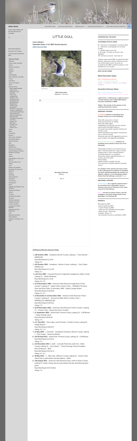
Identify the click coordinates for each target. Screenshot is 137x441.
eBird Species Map (40, 47)
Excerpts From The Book (15, 51)
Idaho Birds (13, 26)
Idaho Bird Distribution (95, 26)
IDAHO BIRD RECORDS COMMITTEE (116, 26)
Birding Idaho (79, 26)
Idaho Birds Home (50, 26)
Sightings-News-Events (65, 26)
